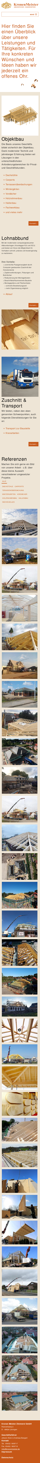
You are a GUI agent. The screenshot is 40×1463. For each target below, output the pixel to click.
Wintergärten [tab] (9, 494)
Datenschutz (7, 1457)
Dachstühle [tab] (7, 486)
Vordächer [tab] (22, 494)
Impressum (7, 1451)
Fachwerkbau (13, 207)
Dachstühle (12, 175)
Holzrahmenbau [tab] (9, 498)
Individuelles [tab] (8, 502)
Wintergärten (12, 189)
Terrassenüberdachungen (19, 184)
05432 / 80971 (11, 1446)
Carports (10, 179)
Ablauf (9, 294)
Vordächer (11, 193)
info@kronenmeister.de (11, 1449)
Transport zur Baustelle (18, 428)
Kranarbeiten (12, 432)
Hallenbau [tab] (23, 498)
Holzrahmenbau (14, 198)
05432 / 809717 (11, 1443)
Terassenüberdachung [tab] (13, 490)
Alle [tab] (4, 481)
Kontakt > (33, 223)
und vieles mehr (14, 212)
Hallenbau (11, 202)
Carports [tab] (19, 486)
